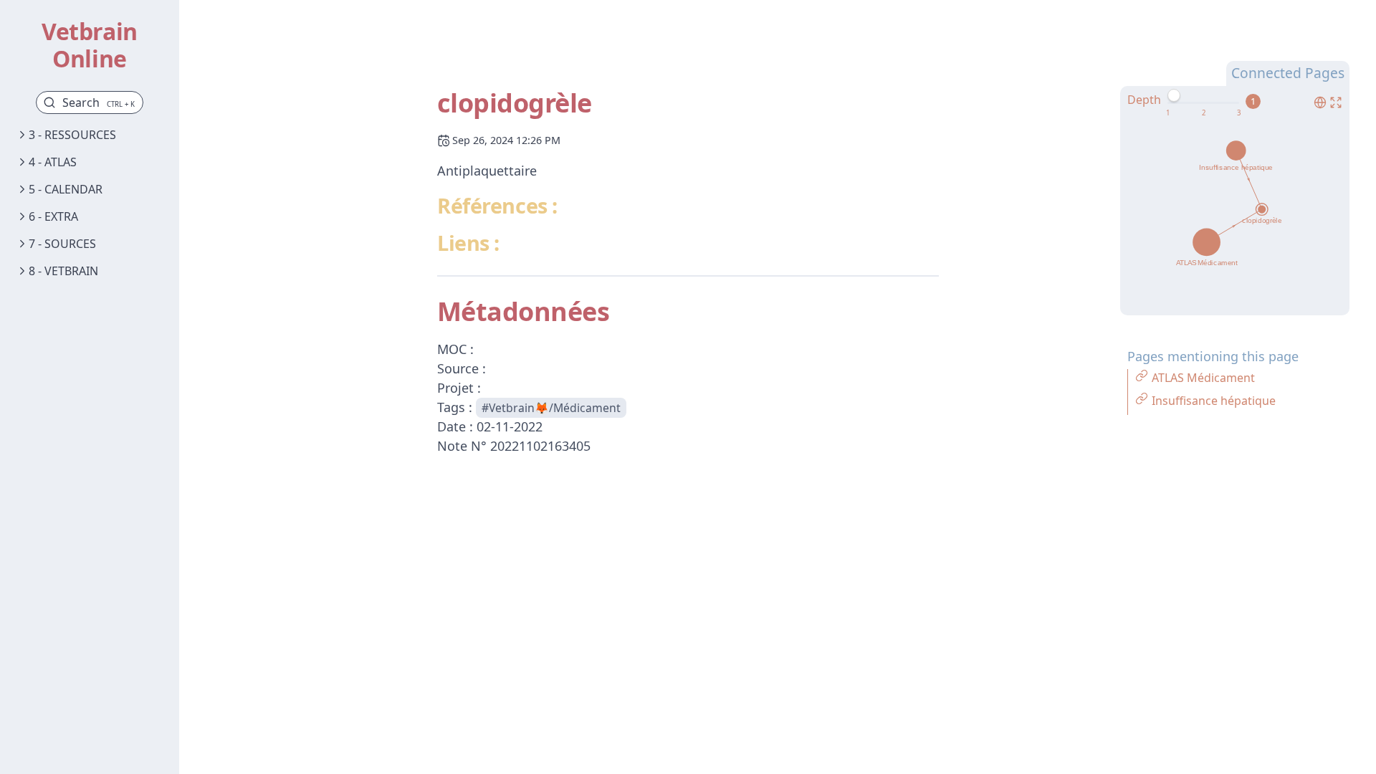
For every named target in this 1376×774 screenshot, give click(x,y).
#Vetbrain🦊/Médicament (551, 408)
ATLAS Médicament (1203, 378)
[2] (1203, 113)
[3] (1239, 113)
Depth (1144, 100)
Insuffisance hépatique (1214, 400)
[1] (1168, 113)
